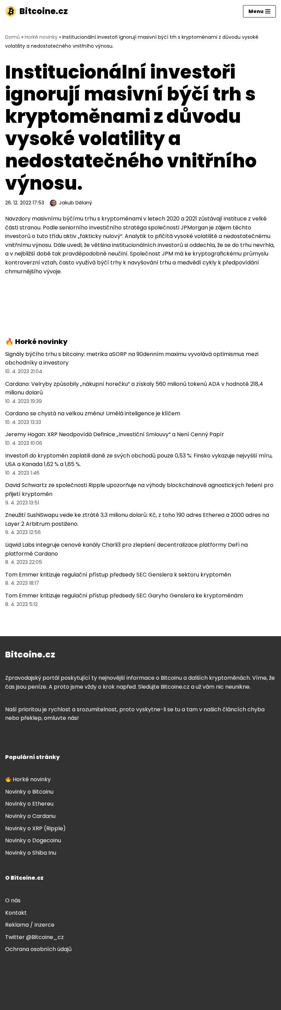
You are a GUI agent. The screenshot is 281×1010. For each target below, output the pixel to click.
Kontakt (16, 913)
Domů (12, 37)
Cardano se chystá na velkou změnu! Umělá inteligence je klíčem (92, 413)
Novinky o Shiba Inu (30, 853)
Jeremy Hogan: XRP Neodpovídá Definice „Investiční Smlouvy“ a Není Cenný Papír (114, 434)
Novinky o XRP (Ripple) (35, 828)
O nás (13, 900)
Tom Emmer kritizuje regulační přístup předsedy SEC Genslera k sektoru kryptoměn (118, 575)
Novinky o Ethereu (29, 804)
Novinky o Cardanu (30, 816)
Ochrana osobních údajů (38, 949)
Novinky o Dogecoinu (33, 840)
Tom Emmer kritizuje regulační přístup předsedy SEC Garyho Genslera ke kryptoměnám (124, 595)
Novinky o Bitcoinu (29, 792)
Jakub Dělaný (75, 202)
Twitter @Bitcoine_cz (34, 937)
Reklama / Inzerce (29, 925)
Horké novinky (41, 37)
